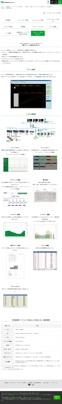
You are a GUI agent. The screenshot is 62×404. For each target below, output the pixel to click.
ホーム (2, 6)
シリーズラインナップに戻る (53, 13)
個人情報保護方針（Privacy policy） (15, 394)
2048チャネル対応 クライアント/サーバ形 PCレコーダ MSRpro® (38, 6)
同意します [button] (57, 397)
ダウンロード (13, 382)
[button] (48, 2)
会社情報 (30, 382)
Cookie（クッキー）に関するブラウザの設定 (36, 394)
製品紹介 (8, 6)
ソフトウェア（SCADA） (17, 6)
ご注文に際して (46, 382)
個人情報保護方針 (37, 382)
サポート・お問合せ (22, 382)
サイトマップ (54, 382)
